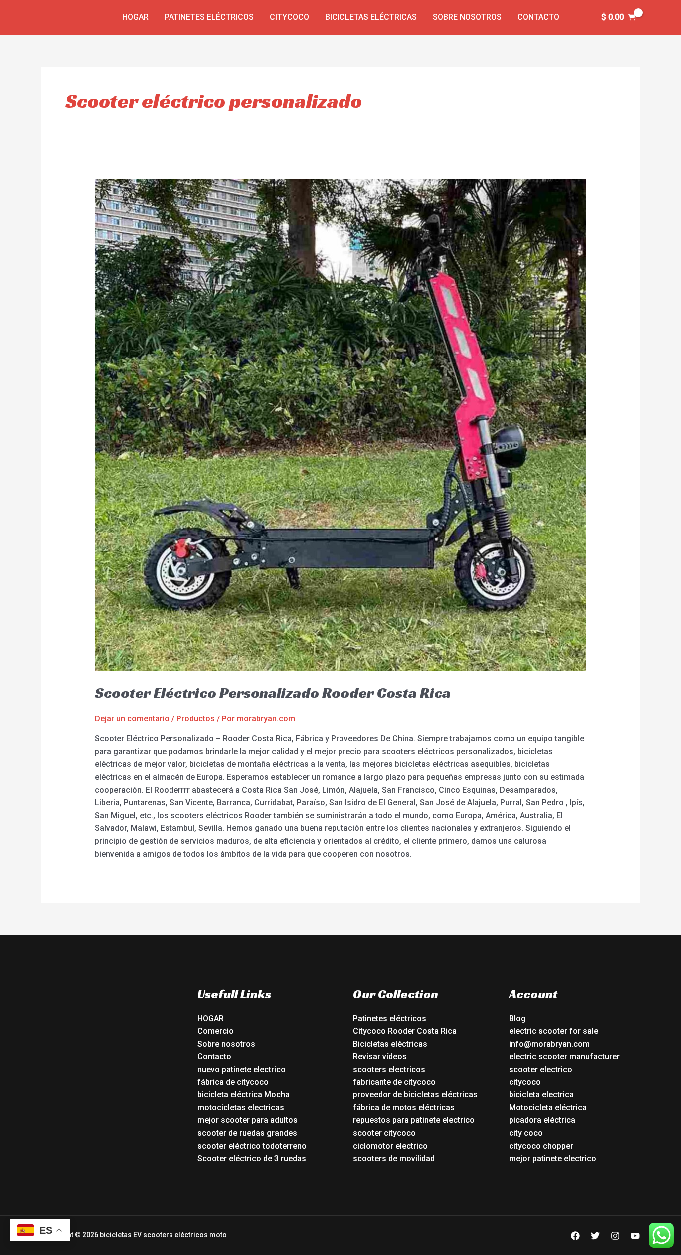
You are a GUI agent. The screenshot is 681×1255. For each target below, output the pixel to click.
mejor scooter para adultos (247, 1120)
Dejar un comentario (132, 718)
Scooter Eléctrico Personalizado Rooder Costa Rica (273, 692)
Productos (195, 718)
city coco (526, 1133)
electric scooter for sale (553, 1031)
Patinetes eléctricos (209, 17)
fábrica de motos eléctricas (404, 1107)
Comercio (215, 1031)
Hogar (135, 17)
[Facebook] (575, 1235)
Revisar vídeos (380, 1056)
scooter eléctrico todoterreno (252, 1146)
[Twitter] (595, 1235)
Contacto (538, 17)
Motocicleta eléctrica (548, 1107)
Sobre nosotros (467, 17)
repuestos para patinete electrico (414, 1120)
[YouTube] (635, 1235)
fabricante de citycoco (394, 1082)
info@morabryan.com (549, 1044)
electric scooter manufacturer (564, 1056)
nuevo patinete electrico (241, 1069)
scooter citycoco (384, 1133)
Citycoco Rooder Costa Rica (405, 1031)
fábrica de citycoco (233, 1082)
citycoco (525, 1082)
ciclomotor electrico (390, 1146)
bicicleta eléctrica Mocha (243, 1094)
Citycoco (289, 17)
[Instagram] (615, 1235)
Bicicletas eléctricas (371, 17)
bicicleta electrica (541, 1094)
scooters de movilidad (394, 1158)
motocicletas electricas (240, 1107)
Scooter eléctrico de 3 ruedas (251, 1158)
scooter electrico (540, 1069)
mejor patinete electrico (552, 1158)
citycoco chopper (541, 1146)
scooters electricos (389, 1069)
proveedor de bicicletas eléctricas (415, 1094)
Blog (517, 1018)
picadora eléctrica (542, 1120)
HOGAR (210, 1018)
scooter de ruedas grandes (247, 1133)
